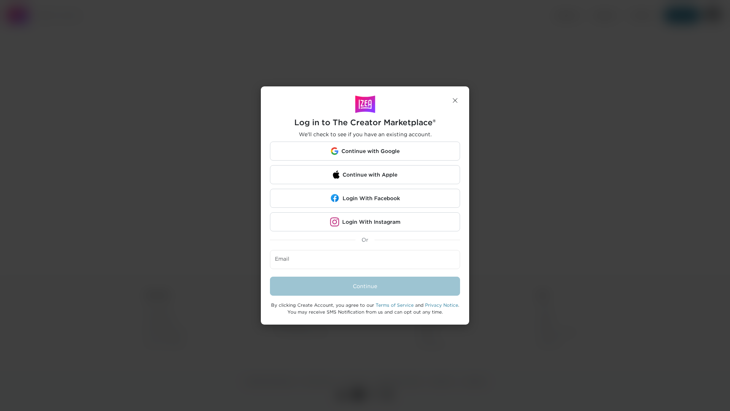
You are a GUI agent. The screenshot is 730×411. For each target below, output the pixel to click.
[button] (455, 100)
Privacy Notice (441, 305)
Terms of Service (395, 305)
